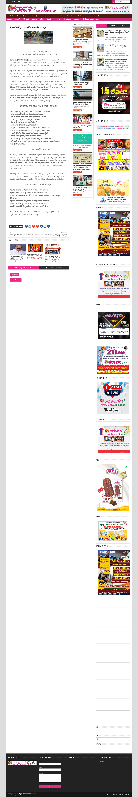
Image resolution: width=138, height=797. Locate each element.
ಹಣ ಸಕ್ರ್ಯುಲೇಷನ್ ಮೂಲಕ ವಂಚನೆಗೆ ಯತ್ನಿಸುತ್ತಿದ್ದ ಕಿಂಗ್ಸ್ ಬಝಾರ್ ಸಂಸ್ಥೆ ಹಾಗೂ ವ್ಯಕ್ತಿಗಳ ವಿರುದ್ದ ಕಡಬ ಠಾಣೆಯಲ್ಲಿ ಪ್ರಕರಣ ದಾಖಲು (82, 42)
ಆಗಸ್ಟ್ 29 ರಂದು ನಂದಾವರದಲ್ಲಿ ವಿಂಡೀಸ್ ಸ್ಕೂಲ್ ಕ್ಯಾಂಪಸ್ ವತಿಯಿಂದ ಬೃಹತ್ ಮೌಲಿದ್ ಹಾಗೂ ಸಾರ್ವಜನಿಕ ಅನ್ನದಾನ (82, 167)
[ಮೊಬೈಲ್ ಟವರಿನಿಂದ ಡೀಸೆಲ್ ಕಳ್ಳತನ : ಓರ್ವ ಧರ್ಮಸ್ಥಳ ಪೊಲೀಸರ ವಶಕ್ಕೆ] (82, 72)
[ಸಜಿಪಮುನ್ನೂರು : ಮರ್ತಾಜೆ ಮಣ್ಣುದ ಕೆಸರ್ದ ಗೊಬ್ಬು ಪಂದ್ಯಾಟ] (82, 116)
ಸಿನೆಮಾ (88, 16)
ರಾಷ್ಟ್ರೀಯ (42, 16)
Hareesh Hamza (24, 795)
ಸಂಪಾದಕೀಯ (70, 16)
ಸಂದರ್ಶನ (80, 16)
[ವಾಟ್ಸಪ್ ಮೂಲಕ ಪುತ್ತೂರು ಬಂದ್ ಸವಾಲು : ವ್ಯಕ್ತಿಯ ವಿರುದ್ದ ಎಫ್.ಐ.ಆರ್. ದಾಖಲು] (82, 135)
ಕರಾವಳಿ (74, 24)
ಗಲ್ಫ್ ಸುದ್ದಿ (96, 16)
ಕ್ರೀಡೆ (62, 16)
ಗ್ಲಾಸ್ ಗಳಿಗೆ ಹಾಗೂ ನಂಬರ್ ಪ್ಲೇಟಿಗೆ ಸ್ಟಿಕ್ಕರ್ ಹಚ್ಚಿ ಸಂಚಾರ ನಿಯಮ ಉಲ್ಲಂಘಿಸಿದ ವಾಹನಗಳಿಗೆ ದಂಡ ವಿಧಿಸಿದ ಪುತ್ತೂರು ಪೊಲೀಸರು (82, 105)
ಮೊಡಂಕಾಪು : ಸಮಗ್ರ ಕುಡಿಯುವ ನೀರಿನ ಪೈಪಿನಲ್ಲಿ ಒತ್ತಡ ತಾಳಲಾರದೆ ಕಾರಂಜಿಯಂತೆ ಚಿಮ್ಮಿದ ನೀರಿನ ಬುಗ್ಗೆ (116, 47)
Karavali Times (22, 793)
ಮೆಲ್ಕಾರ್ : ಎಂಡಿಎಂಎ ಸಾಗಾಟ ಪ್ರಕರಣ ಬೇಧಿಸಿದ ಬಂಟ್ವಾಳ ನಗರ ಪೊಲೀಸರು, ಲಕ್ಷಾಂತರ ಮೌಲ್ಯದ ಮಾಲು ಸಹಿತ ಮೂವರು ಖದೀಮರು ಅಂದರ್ (116, 61)
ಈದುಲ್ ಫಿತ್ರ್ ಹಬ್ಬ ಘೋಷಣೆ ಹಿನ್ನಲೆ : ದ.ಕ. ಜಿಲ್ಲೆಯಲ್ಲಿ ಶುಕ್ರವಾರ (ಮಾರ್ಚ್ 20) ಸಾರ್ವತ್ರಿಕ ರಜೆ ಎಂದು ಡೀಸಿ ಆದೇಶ (116, 32)
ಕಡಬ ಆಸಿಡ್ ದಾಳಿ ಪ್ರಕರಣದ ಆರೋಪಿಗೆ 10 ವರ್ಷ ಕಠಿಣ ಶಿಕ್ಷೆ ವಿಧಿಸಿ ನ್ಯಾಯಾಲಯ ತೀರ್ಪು (82, 63)
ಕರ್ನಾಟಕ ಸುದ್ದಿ (33, 16)
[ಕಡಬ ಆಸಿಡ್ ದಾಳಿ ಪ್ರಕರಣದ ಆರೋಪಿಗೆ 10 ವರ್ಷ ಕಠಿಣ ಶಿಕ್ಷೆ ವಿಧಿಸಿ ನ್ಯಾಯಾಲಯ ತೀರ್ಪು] (82, 53)
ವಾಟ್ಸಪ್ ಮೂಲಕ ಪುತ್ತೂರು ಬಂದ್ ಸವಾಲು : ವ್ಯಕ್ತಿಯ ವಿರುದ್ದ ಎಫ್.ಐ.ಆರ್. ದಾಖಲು (82, 146)
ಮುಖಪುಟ (10, 16)
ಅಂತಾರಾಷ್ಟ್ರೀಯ (53, 16)
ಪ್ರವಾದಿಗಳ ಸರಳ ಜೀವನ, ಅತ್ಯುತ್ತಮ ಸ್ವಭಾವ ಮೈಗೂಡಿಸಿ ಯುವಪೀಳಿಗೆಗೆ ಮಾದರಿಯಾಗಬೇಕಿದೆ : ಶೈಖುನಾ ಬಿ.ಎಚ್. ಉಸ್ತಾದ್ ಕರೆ (82, 190)
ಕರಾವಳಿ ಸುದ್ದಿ (20, 16)
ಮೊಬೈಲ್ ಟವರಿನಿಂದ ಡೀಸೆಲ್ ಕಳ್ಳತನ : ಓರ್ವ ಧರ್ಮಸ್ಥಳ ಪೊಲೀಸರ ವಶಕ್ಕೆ (81, 83)
